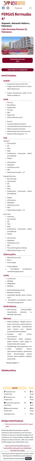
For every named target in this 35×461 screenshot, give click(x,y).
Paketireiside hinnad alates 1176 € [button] (17, 60)
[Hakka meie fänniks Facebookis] (3, 8)
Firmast (21, 448)
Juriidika (20, 446)
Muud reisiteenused (11, 446)
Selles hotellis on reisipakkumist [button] (17, 70)
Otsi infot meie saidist (17, 451)
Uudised (6, 448)
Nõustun (28, 458)
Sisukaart (27, 446)
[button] (17, 46)
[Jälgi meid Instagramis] (7, 8)
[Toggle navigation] (30, 8)
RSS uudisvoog (13, 448)
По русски (18, 8)
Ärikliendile (27, 448)
